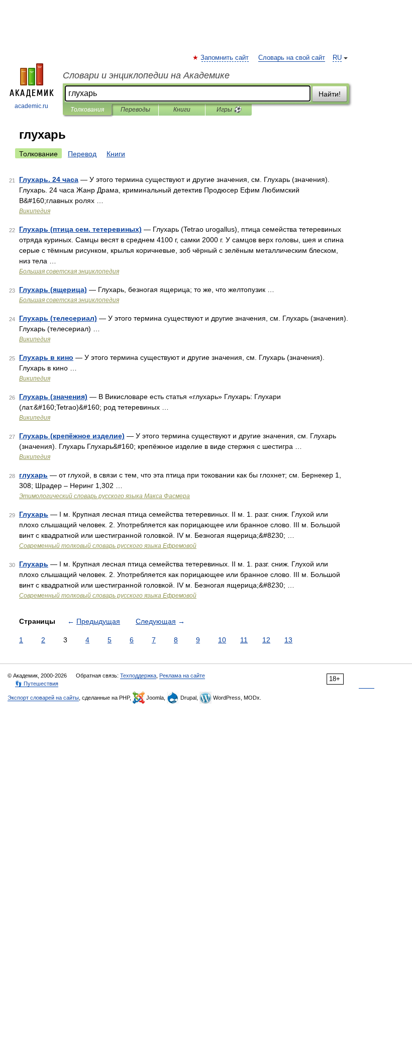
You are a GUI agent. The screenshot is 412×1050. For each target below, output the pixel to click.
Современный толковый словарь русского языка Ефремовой (107, 545)
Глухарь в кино (46, 357)
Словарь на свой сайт (291, 57)
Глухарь (33, 514)
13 (288, 640)
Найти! (330, 94)
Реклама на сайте (182, 676)
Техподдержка (138, 676)
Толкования (87, 109)
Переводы (135, 109)
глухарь (33, 475)
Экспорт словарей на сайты (43, 698)
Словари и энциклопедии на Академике (146, 75)
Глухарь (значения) (53, 397)
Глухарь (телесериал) (58, 318)
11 (244, 640)
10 (222, 640)
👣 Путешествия (36, 684)
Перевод (82, 154)
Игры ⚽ (229, 109)
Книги (181, 109)
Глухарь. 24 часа (48, 179)
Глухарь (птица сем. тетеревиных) (80, 229)
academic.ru (31, 106)
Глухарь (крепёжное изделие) (72, 436)
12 (266, 640)
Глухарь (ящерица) (53, 289)
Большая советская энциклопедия (69, 271)
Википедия (34, 211)
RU (337, 57)
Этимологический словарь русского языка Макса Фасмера (104, 496)
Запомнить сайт (225, 57)
